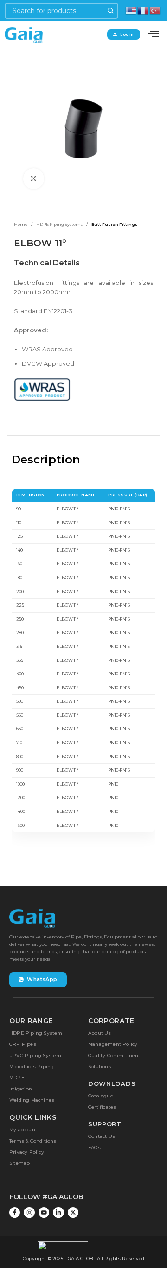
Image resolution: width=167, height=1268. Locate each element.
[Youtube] (44, 1212)
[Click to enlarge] (33, 178)
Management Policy (112, 1044)
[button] (153, 34)
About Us (99, 1033)
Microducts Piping (31, 1066)
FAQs (94, 1147)
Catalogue (100, 1096)
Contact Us (101, 1136)
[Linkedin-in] (58, 1212)
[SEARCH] (110, 10)
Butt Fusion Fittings (114, 224)
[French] (143, 10)
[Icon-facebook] (14, 1212)
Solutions (99, 1066)
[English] (131, 10)
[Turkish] (155, 10)
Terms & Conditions (33, 1141)
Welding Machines (31, 1100)
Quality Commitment (114, 1055)
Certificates (102, 1107)
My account (23, 1130)
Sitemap (19, 1163)
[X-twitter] (73, 1212)
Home (20, 224)
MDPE (17, 1078)
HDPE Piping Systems (59, 224)
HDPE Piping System (36, 1033)
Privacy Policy (26, 1152)
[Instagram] (29, 1212)
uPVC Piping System (35, 1055)
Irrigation (20, 1089)
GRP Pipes (22, 1044)
